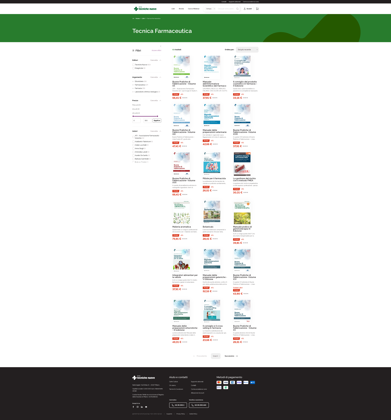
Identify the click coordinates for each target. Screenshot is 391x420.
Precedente (202, 356)
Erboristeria (141, 81)
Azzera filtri (156, 50)
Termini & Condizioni (176, 389)
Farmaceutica (141, 85)
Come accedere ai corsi (251, 1)
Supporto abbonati (235, 1)
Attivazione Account (197, 393)
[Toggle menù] (133, 8)
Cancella (154, 60)
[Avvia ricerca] (237, 9)
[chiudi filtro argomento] (160, 77)
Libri (143, 18)
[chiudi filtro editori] (160, 60)
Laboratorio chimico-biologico (147, 92)
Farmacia (140, 88)
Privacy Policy (180, 414)
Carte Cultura (173, 381)
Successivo (229, 356)
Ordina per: (229, 50)
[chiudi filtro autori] (160, 131)
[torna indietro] (133, 18)
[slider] (133, 116)
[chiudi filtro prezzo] (160, 100)
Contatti (223, 1)
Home (138, 18)
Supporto (169, 414)
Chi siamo (172, 385)
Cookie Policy (193, 414)
